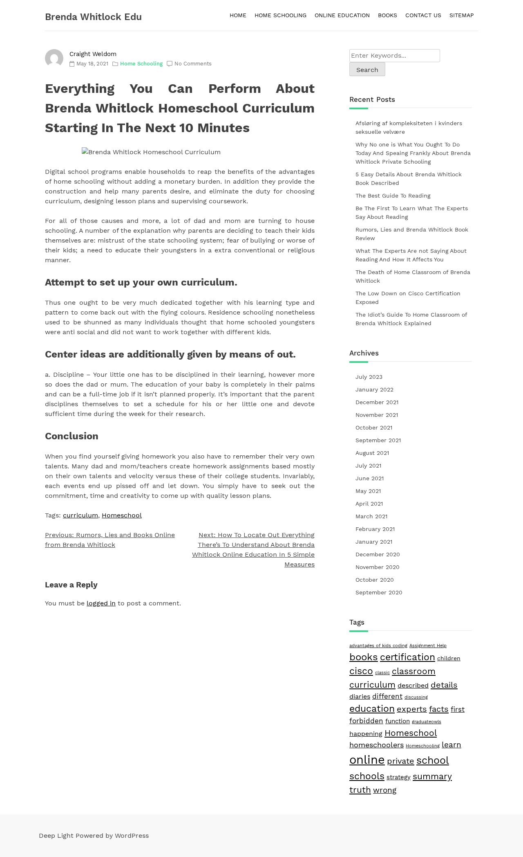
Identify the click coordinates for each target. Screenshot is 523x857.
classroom (414, 671)
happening (365, 734)
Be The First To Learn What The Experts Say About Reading (411, 212)
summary (432, 776)
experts (412, 709)
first (458, 709)
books (363, 657)
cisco (361, 671)
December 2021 (376, 402)
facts (439, 709)
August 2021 (372, 453)
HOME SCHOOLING (280, 15)
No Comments (193, 64)
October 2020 (374, 579)
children (448, 658)
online (367, 760)
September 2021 (378, 440)
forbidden (366, 721)
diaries (359, 696)
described (413, 685)
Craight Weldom (92, 54)
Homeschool (122, 515)
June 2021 (369, 478)
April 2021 (369, 503)
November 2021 (376, 415)
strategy (399, 777)
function (397, 721)
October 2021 (373, 427)
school (432, 760)
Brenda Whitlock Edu (93, 16)
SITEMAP (461, 15)
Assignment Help (428, 645)
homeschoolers (376, 744)
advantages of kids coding (378, 645)
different (387, 696)
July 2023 (368, 376)
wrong (384, 790)
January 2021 (373, 541)
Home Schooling (141, 64)
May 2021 (368, 491)
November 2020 (377, 567)
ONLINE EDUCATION (342, 15)
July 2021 (368, 465)
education (372, 708)
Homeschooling (423, 746)
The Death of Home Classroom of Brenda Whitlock (412, 276)
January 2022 (374, 389)
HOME (238, 15)
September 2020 (378, 592)
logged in (101, 603)
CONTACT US (423, 15)
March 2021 (371, 516)
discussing (416, 697)
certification (407, 657)
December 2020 (377, 554)
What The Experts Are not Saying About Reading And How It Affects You (411, 255)
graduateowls (426, 721)
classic (382, 672)
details (444, 685)
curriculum (80, 515)
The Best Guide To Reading (392, 195)
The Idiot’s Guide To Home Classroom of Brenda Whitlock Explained (411, 318)
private (400, 761)
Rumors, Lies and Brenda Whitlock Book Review (411, 233)
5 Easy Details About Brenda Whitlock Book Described (408, 178)
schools (366, 776)
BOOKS (387, 15)
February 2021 (375, 529)
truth (360, 790)
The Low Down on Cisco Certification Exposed (407, 297)
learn (451, 744)
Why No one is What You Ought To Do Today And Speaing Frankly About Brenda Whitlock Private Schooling (413, 153)
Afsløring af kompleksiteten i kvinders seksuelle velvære (408, 127)
